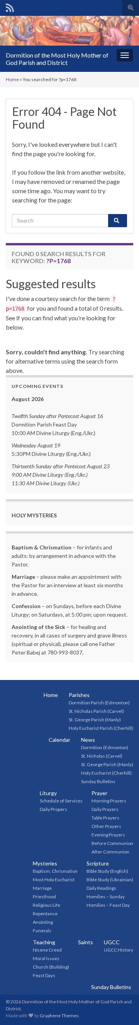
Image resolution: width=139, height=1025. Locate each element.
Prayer (99, 793)
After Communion (110, 852)
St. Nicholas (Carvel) (101, 756)
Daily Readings (101, 888)
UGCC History (118, 950)
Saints (85, 942)
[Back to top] (121, 1007)
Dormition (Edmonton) (104, 747)
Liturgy (48, 793)
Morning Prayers (109, 801)
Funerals (42, 930)
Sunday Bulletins (98, 781)
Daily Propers (53, 809)
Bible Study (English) (107, 871)
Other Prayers (106, 826)
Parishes (79, 695)
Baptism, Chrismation (55, 871)
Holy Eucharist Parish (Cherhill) (101, 728)
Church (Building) (51, 967)
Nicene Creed (47, 950)
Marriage (42, 888)
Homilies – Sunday (105, 896)
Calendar (59, 739)
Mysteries (45, 863)
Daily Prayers (105, 809)
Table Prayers (105, 818)
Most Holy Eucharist (54, 879)
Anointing (43, 922)
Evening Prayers (108, 835)
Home (12, 79)
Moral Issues (46, 958)
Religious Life (46, 905)
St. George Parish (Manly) (95, 719)
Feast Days (44, 975)
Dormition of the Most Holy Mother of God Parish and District (57, 58)
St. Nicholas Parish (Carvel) (96, 711)
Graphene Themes (59, 1015)
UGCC (112, 942)
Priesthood (44, 896)
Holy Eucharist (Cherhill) (106, 773)
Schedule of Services (61, 801)
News (88, 739)
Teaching (44, 942)
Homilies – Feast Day (108, 905)
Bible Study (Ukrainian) (109, 879)
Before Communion (112, 843)
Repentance (45, 913)
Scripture (97, 863)
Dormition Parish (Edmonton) (99, 702)
